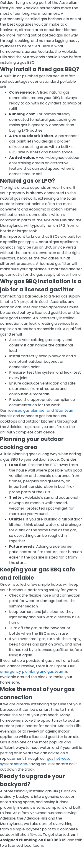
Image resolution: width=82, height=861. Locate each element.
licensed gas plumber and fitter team (41, 410)
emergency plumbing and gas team (32, 671)
